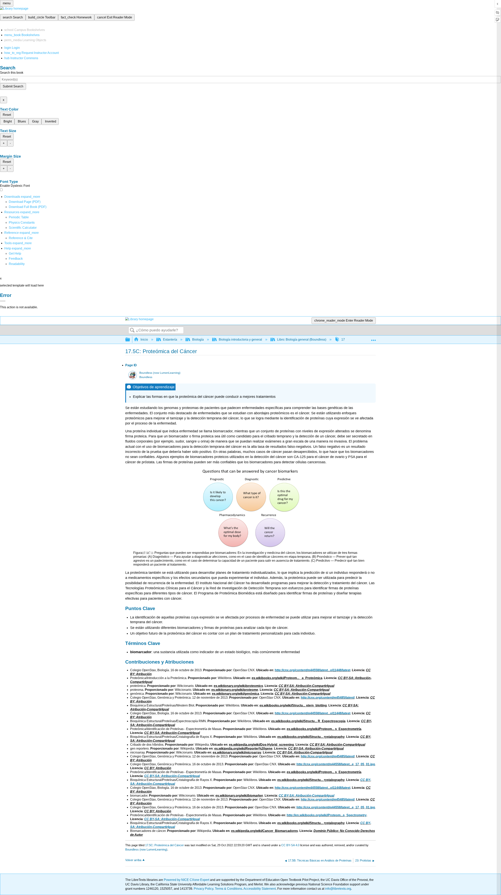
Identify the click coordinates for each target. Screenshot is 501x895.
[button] (16, 258)
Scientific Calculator (23, 227)
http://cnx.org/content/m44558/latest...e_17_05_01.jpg (335, 764)
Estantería (170, 339)
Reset (7, 114)
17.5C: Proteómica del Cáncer (164, 845)
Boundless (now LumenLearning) (159, 372)
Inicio (144, 339)
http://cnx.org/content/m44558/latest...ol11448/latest (312, 670)
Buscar (132, 330)
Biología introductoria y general (240, 339)
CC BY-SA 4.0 (290, 845)
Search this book (11, 72)
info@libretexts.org (337, 888)
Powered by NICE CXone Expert (187, 879)
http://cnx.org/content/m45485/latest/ (328, 697)
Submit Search (13, 86)
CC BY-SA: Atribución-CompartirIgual (172, 776)
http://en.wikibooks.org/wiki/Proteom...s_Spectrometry (327, 815)
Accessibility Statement (259, 888)
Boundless (145, 377)
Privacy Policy (203, 888)
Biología (198, 339)
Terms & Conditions (228, 888)
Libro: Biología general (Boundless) (301, 339)
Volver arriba (133, 860)
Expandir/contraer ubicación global (373, 338)
